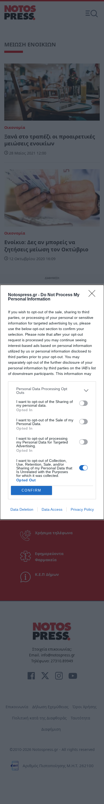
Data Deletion (21, 509)
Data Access (52, 509)
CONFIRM (31, 490)
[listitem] (52, 390)
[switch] (83, 403)
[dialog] (52, 402)
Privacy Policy (82, 509)
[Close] (94, 295)
